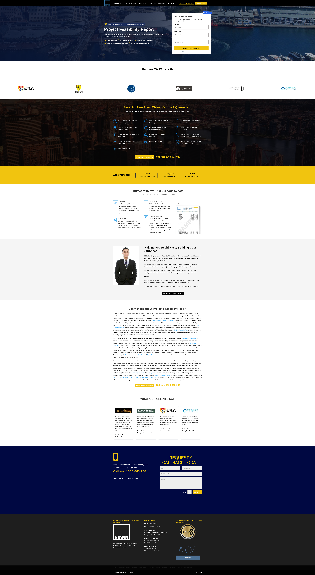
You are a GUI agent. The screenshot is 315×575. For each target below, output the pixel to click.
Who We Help (142, 3)
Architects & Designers (124, 567)
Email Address (177, 31)
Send (196, 492)
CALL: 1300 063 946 (186, 3)
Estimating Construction (138, 373)
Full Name (176, 24)
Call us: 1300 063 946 (168, 157)
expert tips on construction (162, 375)
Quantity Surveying (131, 3)
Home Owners (142, 567)
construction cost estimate (188, 338)
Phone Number (178, 39)
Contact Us (171, 3)
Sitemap (180, 567)
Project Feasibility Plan (181, 330)
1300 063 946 (153, 523)
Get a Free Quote (143, 157)
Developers (151, 567)
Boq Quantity (152, 373)
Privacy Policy (188, 567)
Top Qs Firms (151, 355)
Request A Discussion (172, 293)
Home (114, 567)
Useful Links (161, 3)
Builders (134, 567)
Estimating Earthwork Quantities (134, 355)
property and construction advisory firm (163, 320)
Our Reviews (153, 3)
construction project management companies (143, 377)
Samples (158, 567)
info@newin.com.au (154, 526)
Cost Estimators (118, 3)
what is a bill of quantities (121, 377)
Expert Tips (165, 567)
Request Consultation (190, 48)
